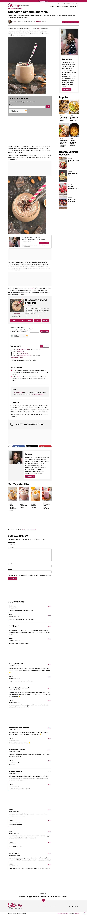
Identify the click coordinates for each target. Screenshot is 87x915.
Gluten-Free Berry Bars (72, 200)
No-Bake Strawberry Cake (73, 187)
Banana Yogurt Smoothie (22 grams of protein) (12, 507)
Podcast (63, 3)
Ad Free (45, 320)
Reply (49, 606)
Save (48, 106)
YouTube (39, 471)
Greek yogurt (20, 351)
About (72, 3)
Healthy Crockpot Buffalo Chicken (73, 143)
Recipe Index (13, 8)
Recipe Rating (11, 542)
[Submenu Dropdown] (55, 6)
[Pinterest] (77, 906)
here (39, 28)
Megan (14, 21)
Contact (76, 3)
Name (10, 564)
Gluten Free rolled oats (23, 349)
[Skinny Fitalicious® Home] (18, 5)
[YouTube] (72, 906)
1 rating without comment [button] (29, 530)
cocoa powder (24, 353)
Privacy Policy (59, 913)
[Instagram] (70, 906)
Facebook (28, 471)
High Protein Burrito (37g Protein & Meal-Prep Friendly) (63, 143)
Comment (11, 547)
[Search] (77, 6)
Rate (29, 320)
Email (11, 104)
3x (47, 346)
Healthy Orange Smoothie (34, 505)
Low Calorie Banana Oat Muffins (63, 119)
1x (41, 346)
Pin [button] (22, 320)
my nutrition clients (38, 394)
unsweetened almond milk (24, 355)
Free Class (73, 6)
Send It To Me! (44, 331)
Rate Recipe (75, 22)
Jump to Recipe (66, 22)
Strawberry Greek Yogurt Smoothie (46, 506)
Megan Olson (28, 305)
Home (9, 8)
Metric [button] (21, 357)
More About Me (30, 476)
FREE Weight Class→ (43, 1)
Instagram (28, 473)
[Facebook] (75, 906)
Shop (59, 3)
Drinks (20, 8)
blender (32, 288)
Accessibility (65, 913)
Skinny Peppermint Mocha (23, 505)
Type (18, 8)
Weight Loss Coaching (62, 6)
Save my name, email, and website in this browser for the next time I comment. (30, 575)
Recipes (52, 6)
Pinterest (33, 471)
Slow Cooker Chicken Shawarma (74, 119)
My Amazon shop (18, 392)
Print (37, 320)
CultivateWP (76, 913)
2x (44, 346)
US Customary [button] (14, 357)
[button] (36, 21)
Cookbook (68, 3)
